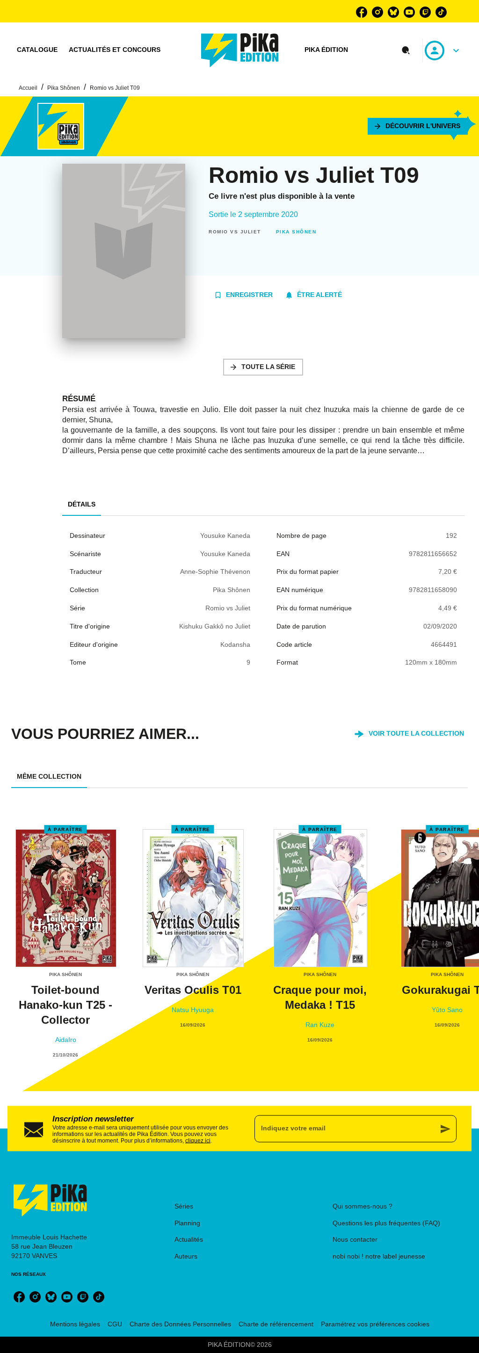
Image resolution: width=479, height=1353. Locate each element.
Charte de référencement (276, 1324)
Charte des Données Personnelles (180, 1324)
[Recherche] (406, 50)
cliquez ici (197, 1140)
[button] (418, 126)
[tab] (37, 50)
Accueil (28, 88)
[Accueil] (240, 50)
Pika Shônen (63, 88)
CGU (115, 1324)
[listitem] (362, 12)
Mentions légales (75, 1324)
